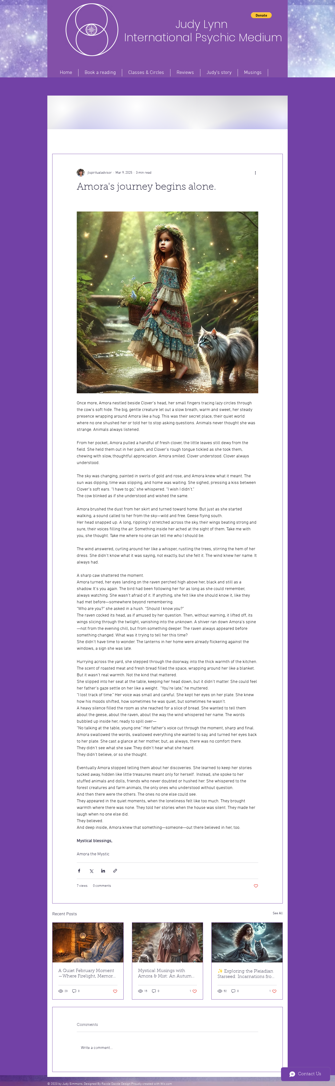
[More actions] (255, 173)
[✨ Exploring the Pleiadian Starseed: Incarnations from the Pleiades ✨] (247, 942)
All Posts (59, 139)
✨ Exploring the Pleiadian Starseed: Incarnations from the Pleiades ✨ (247, 974)
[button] (261, 15)
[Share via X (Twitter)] (91, 870)
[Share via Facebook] (79, 870)
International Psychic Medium (203, 37)
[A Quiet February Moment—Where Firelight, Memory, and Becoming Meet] (87, 942)
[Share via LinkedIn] (103, 870)
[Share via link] (115, 870)
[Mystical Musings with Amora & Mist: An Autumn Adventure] (167, 942)
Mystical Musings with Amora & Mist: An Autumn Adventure (166, 974)
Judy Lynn (203, 24)
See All (278, 913)
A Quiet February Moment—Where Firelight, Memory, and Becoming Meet (87, 974)
